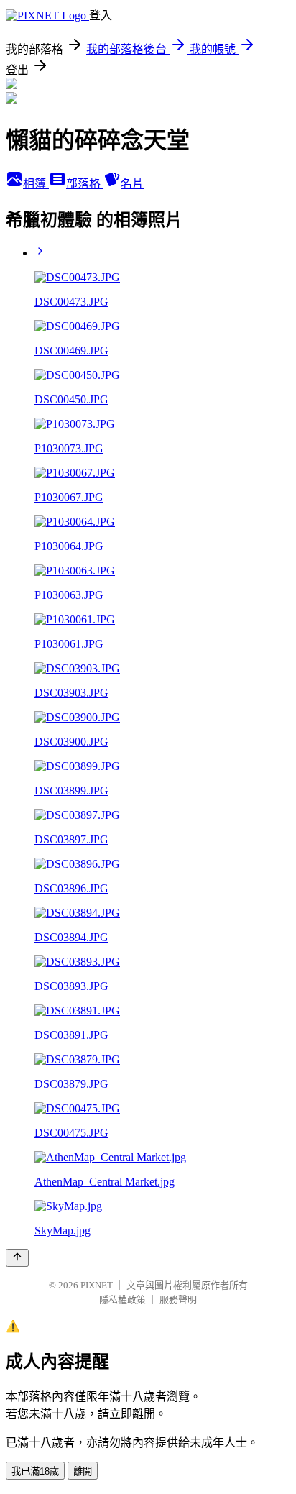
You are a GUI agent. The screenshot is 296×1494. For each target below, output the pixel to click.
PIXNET (96, 1285)
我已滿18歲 (35, 1471)
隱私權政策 (122, 1299)
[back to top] (17, 1258)
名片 (132, 184)
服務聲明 (178, 1299)
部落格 (84, 184)
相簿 (36, 184)
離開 (82, 1471)
